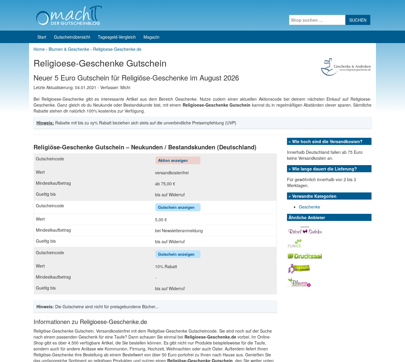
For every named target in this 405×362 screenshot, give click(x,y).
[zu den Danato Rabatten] (299, 268)
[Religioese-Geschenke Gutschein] (345, 66)
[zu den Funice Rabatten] (294, 243)
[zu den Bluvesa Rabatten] (299, 282)
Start (41, 37)
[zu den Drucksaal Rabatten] (305, 255)
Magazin (151, 37)
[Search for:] (317, 20)
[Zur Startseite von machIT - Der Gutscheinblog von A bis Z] (69, 15)
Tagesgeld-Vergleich (117, 37)
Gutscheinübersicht (72, 37)
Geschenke (309, 207)
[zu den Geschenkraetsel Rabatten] (305, 229)
